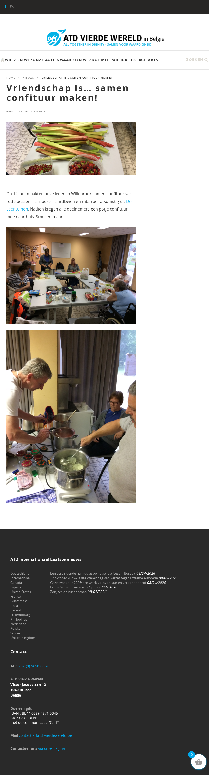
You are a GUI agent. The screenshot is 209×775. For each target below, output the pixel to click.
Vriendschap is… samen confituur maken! (67, 93)
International (20, 578)
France (15, 596)
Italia (14, 605)
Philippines (18, 619)
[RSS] (11, 7)
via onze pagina (51, 748)
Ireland (15, 610)
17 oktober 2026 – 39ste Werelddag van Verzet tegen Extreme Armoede (104, 578)
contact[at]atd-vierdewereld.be (45, 735)
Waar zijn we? (75, 60)
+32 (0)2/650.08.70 (34, 666)
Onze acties (46, 60)
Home (10, 78)
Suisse (15, 633)
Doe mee (101, 60)
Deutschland (20, 573)
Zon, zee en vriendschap (68, 591)
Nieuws (28, 78)
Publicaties (123, 60)
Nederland (18, 624)
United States (20, 591)
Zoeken (194, 60)
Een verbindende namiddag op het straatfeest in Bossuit (92, 573)
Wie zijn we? (18, 60)
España (15, 587)
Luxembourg (20, 614)
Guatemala (18, 601)
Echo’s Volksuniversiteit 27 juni (73, 587)
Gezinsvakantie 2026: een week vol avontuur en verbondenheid (98, 582)
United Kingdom (22, 637)
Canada (16, 582)
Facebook (147, 60)
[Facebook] (5, 7)
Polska (15, 628)
